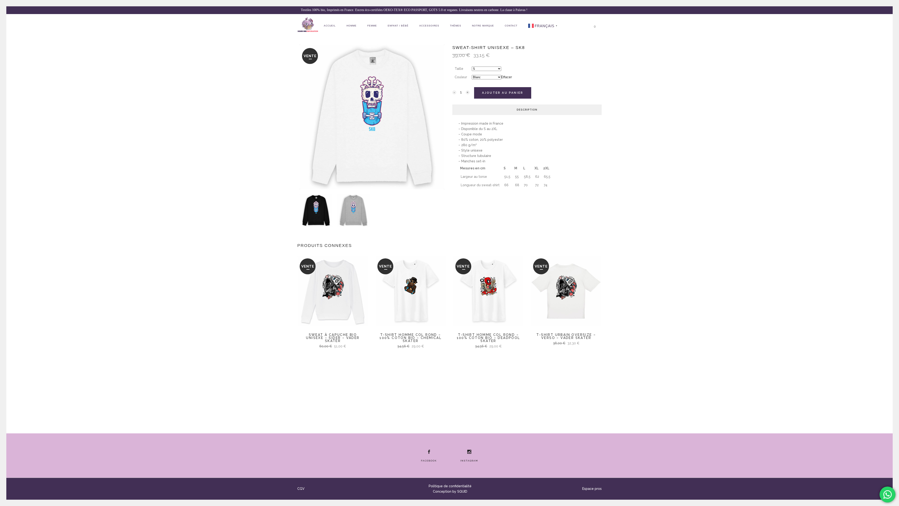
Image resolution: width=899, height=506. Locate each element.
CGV (301, 489)
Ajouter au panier (502, 92)
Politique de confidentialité (450, 486)
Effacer (506, 77)
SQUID (462, 491)
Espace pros (592, 489)
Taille (459, 69)
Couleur (461, 77)
